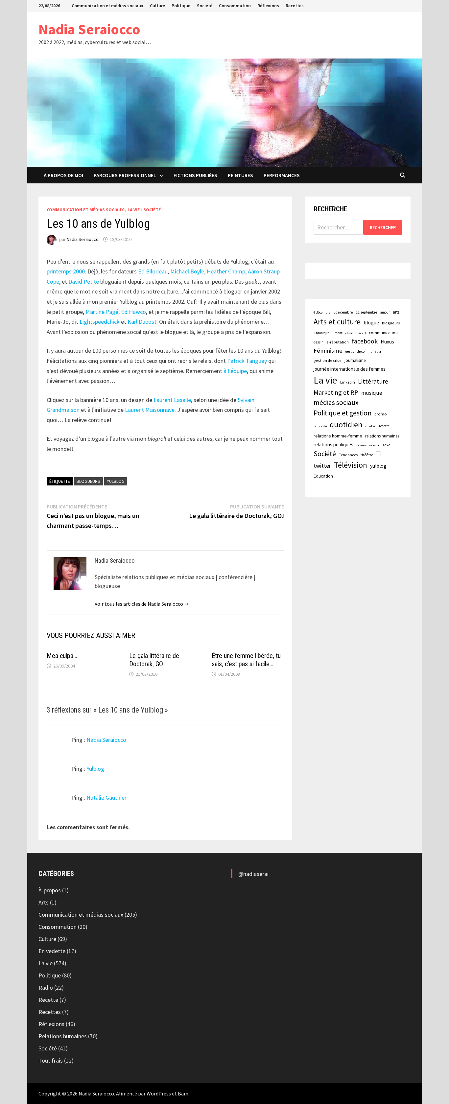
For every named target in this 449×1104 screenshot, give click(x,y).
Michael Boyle (187, 271)
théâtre (367, 454)
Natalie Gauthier (106, 797)
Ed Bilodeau (153, 271)
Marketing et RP (336, 392)
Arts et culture (337, 321)
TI (379, 453)
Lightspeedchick (100, 321)
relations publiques (333, 444)
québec (371, 426)
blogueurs (88, 481)
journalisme (355, 360)
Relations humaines (62, 1036)
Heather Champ (226, 271)
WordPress (159, 1093)
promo (380, 413)
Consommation (235, 6)
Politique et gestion (342, 413)
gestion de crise (328, 360)
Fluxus (387, 342)
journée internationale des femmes (350, 369)
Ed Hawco (133, 312)
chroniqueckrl (355, 333)
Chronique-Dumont (328, 333)
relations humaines (382, 435)
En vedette (51, 951)
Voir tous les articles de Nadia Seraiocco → (142, 603)
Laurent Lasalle (172, 400)
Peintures (240, 175)
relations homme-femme (338, 436)
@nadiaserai (253, 874)
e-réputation (337, 342)
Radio (45, 987)
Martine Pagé (101, 312)
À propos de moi (63, 175)
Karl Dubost (142, 321)
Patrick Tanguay (247, 360)
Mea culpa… (62, 656)
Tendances (348, 454)
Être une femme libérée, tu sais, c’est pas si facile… (246, 660)
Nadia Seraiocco (89, 29)
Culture (157, 6)
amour (385, 312)
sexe (386, 444)
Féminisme (328, 350)
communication (383, 333)
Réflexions (268, 6)
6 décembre (322, 312)
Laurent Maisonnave (150, 409)
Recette (48, 999)
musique (371, 392)
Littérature (373, 381)
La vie (134, 210)
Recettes (295, 6)
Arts (43, 902)
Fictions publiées (195, 175)
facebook (365, 341)
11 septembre (366, 312)
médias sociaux (336, 402)
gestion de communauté (363, 351)
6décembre (343, 312)
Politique (181, 6)
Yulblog (95, 768)
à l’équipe (235, 371)
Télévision (350, 465)
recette (384, 426)
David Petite (83, 281)
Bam (183, 1093)
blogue (371, 322)
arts (396, 312)
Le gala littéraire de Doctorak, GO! (154, 660)
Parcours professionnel (125, 175)
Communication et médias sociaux (107, 6)
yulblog (116, 481)
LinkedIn (347, 382)
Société (204, 6)
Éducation (323, 476)
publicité (320, 426)
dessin (318, 342)
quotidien (346, 424)
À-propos (49, 890)
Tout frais (50, 1060)
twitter (322, 465)
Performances (282, 175)
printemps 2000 (66, 271)
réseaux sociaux (367, 445)
